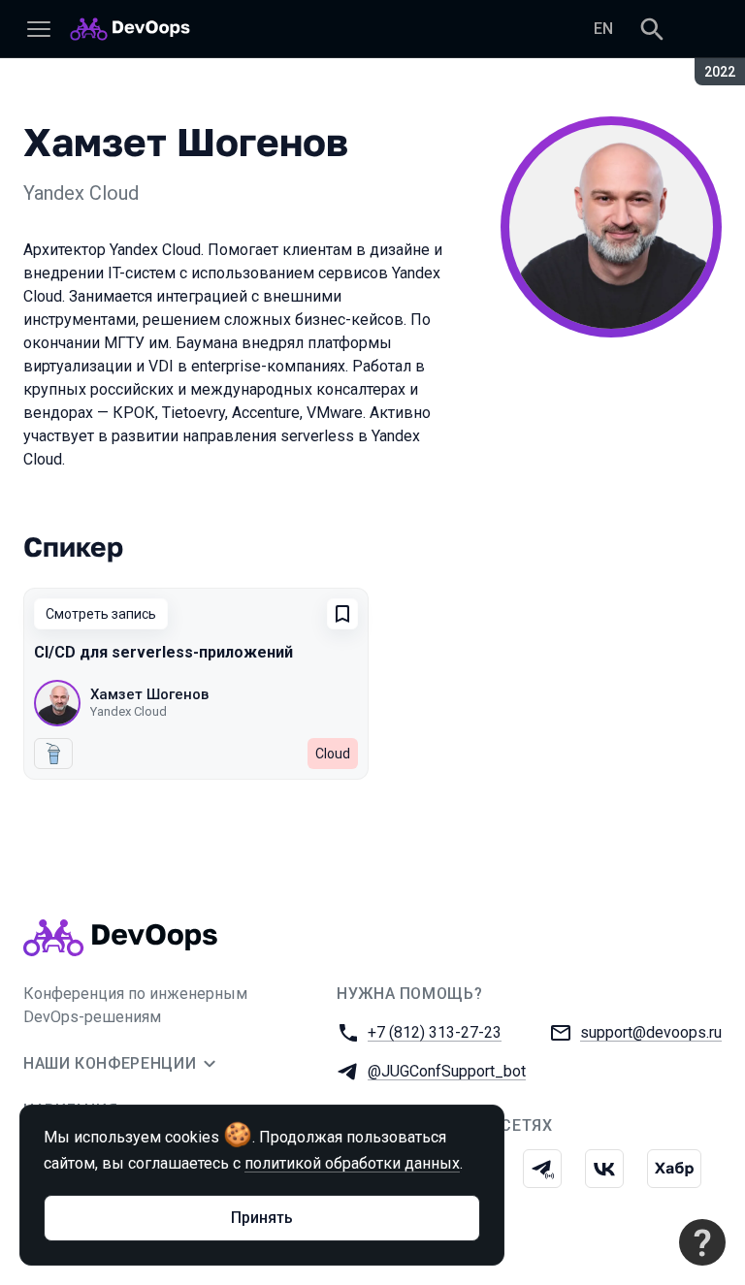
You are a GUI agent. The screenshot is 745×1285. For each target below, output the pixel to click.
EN (603, 28)
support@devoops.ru (651, 1032)
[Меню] (38, 29)
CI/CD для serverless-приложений (163, 652)
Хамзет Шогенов (149, 694)
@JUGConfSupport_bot (447, 1071)
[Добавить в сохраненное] (342, 613)
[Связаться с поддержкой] (702, 1242)
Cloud (332, 753)
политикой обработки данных (352, 1163)
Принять (262, 1217)
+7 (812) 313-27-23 (435, 1032)
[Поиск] (651, 29)
